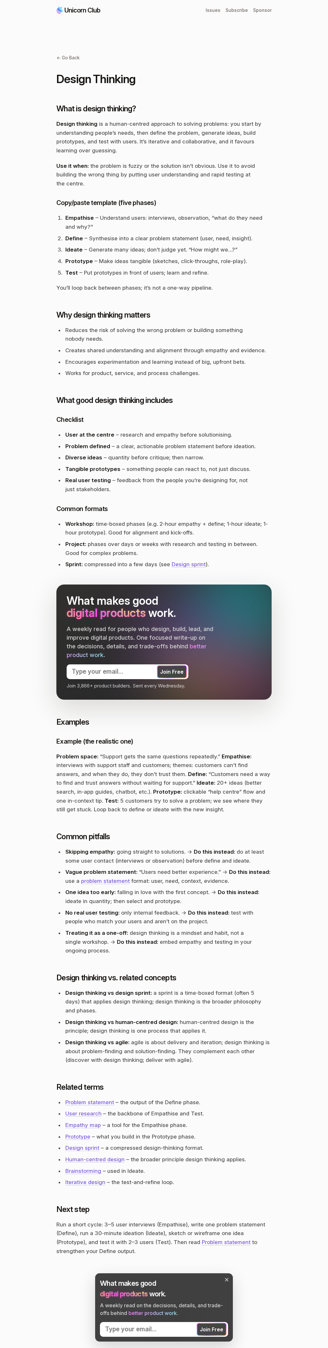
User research (83, 1113)
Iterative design (85, 1182)
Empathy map (83, 1125)
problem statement (105, 881)
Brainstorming (83, 1171)
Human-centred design (95, 1159)
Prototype (77, 1136)
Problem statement (89, 1102)
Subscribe (237, 10)
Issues (213, 10)
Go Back (68, 57)
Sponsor (262, 10)
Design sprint (189, 564)
